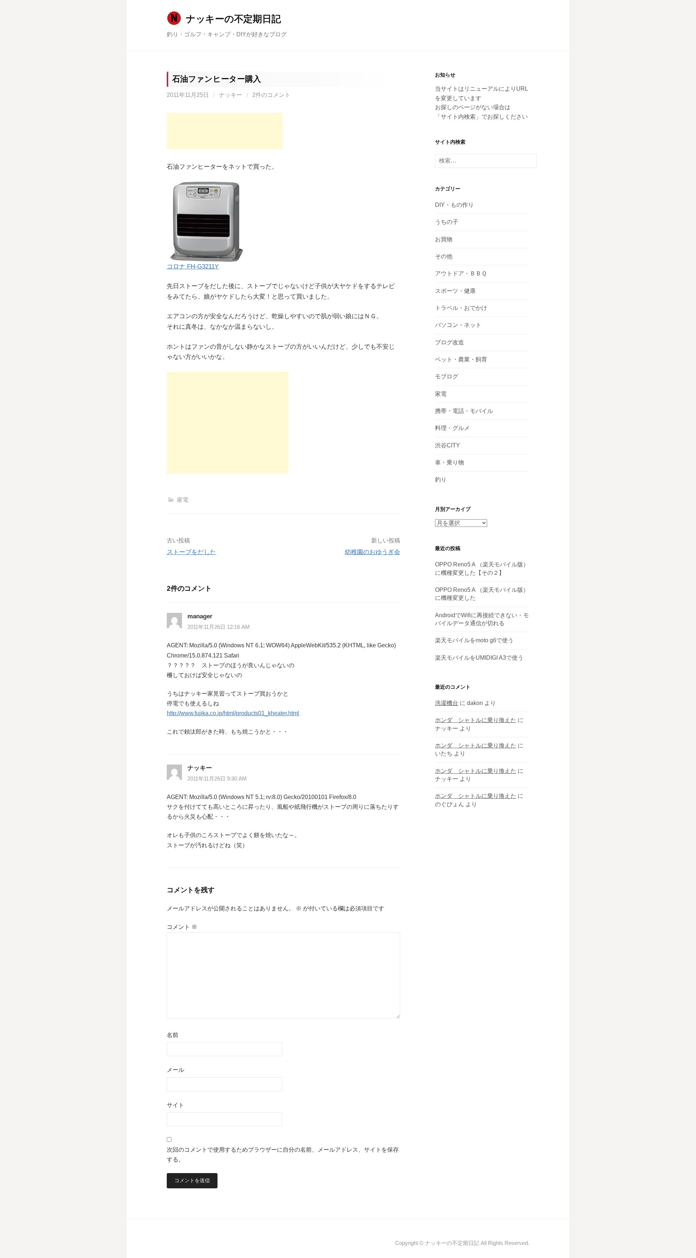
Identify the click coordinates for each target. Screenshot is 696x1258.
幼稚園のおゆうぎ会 (372, 552)
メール (175, 1070)
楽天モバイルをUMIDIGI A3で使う (479, 658)
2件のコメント (271, 95)
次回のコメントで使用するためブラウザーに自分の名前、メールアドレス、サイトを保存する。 (283, 1155)
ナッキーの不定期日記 (233, 18)
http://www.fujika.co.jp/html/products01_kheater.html (233, 713)
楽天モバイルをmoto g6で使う (474, 640)
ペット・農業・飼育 (461, 359)
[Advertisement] (225, 131)
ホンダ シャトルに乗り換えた (475, 720)
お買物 (443, 239)
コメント (182, 927)
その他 (443, 256)
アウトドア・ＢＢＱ (461, 273)
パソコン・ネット (458, 325)
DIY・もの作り (454, 205)
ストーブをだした (191, 552)
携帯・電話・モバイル (464, 411)
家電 (182, 500)
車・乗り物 (449, 462)
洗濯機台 (446, 703)
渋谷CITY (447, 445)
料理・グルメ (452, 428)
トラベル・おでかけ (461, 308)
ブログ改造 (449, 342)
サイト (175, 1105)
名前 (172, 1035)
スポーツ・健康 (455, 291)
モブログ (446, 376)
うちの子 (446, 222)
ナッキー (230, 95)
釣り (441, 479)
